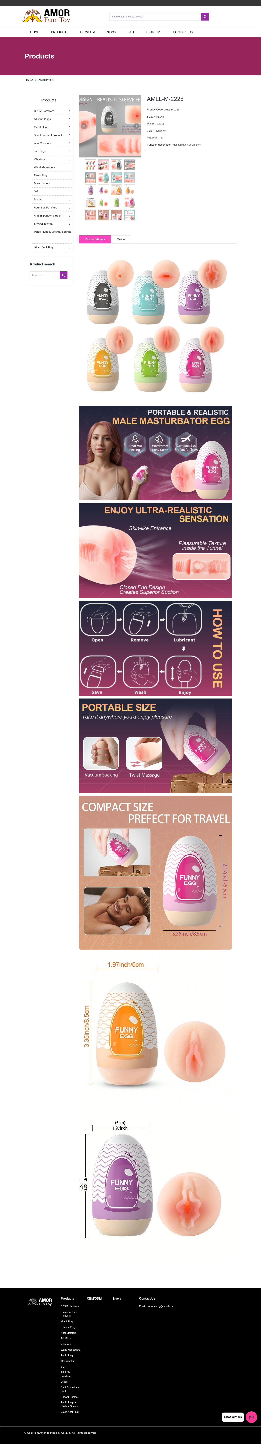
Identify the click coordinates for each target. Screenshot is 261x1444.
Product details (95, 239)
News (111, 32)
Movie (121, 239)
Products (60, 32)
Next (136, 126)
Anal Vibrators (68, 1332)
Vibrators (66, 1344)
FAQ (131, 32)
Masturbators (68, 1361)
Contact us (183, 32)
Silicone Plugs (69, 1327)
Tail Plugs (66, 1338)
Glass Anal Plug (70, 1411)
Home (34, 32)
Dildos (64, 1381)
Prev (84, 126)
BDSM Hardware (70, 1306)
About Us (153, 32)
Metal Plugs (67, 1321)
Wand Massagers (70, 1349)
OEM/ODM (87, 32)
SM (63, 1366)
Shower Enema (69, 1396)
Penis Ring (67, 1355)
